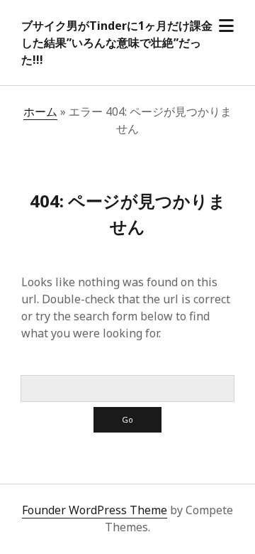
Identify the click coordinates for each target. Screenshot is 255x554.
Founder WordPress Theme (94, 510)
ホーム (40, 111)
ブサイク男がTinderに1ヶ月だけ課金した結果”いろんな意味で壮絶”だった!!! (116, 42)
